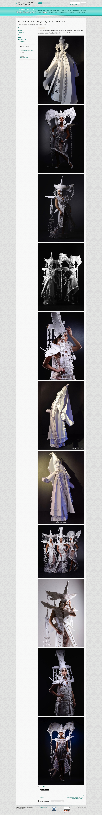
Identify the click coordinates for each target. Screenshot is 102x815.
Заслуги (78, 12)
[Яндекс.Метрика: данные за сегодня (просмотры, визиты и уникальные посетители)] (67, 812)
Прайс (56, 12)
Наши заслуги (21, 41)
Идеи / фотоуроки (63, 12)
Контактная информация (24, 34)
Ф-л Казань (72, 12)
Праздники (41, 10)
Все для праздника (53, 10)
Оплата (83, 10)
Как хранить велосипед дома (26, 54)
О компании (21, 32)
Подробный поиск (73, 4)
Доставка (76, 10)
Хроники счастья (66, 10)
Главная (19, 24)
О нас (40, 12)
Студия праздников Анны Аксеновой (26, 11)
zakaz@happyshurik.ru (44, 807)
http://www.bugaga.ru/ (48, 786)
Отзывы (83, 12)
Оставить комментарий (57, 801)
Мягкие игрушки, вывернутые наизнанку (46, 796)
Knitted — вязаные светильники (26, 50)
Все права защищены (20, 808)
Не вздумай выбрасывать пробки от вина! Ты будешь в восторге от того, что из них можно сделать (75, 797)
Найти (83, 2)
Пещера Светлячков (24, 57)
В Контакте (54, 809)
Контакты (51, 12)
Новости (45, 12)
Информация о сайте (82, 807)
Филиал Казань (22, 39)
